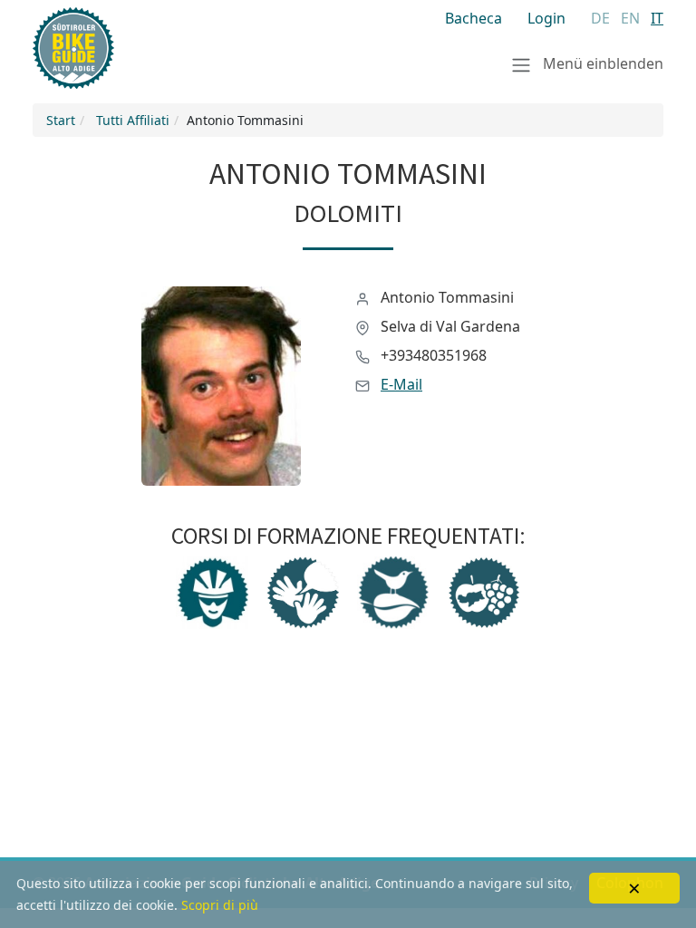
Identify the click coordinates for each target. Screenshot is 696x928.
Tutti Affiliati (132, 120)
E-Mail (401, 384)
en (630, 18)
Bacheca (473, 18)
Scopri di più (219, 905)
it (657, 18)
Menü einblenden (601, 63)
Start (60, 120)
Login (546, 18)
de (600, 18)
